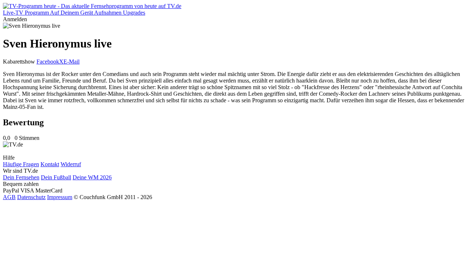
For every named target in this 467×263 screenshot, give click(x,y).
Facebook (47, 61)
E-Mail (71, 61)
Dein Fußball (56, 177)
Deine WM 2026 (92, 177)
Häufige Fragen (21, 164)
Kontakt (49, 164)
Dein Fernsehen (21, 177)
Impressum (59, 197)
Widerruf (71, 164)
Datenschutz (31, 197)
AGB (9, 197)
